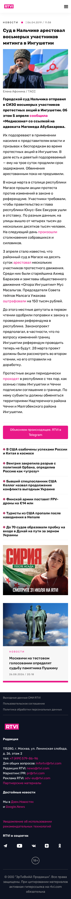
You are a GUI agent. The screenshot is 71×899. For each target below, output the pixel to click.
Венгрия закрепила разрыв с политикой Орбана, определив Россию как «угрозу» (29, 467)
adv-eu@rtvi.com (37, 778)
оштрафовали (14, 301)
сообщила (39, 116)
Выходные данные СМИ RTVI (22, 697)
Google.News (15, 807)
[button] (66, 6)
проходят (11, 379)
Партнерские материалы (22, 783)
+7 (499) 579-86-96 (24, 758)
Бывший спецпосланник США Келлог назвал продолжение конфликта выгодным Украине (30, 485)
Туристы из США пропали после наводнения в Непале (32, 515)
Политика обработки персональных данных (32, 709)
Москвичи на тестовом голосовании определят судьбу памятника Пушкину (33, 663)
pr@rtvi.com (36, 773)
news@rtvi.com (38, 768)
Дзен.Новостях (22, 802)
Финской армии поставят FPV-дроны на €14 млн (30, 501)
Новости (10, 22)
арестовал (22, 262)
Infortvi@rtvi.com (48, 763)
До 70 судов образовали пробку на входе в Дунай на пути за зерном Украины (34, 531)
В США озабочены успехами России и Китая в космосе (35, 451)
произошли (47, 232)
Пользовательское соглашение (24, 703)
